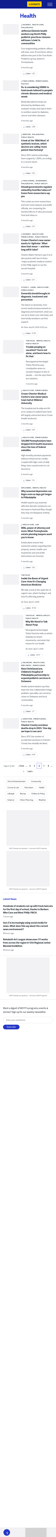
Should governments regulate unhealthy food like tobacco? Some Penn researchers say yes (36, 191)
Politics (25, 84)
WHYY (11, 4)
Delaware (27, 662)
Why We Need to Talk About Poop (37, 623)
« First (21, 766)
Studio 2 (25, 287)
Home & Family (27, 290)
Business (27, 25)
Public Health (27, 137)
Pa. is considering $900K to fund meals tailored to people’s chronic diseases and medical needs (37, 91)
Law (37, 524)
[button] (6, 1532)
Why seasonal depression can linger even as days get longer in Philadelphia (36, 494)
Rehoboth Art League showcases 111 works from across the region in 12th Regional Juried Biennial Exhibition (26, 943)
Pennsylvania (42, 81)
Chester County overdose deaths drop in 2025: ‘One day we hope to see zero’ (36, 728)
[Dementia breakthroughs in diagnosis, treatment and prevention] (11, 293)
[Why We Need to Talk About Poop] (13, 622)
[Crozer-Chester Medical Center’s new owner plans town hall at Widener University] (11, 399)
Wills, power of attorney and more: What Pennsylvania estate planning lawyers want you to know (36, 532)
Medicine (27, 134)
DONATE (35, 4)
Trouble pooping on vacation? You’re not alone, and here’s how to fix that (38, 351)
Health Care (38, 25)
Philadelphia (27, 27)
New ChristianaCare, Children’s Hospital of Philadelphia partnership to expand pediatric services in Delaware (35, 675)
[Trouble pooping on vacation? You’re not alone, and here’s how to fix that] (13, 348)
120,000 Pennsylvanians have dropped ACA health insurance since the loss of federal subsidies (37, 445)
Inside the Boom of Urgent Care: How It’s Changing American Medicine (34, 581)
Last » (30, 771)
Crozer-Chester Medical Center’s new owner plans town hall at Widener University (34, 398)
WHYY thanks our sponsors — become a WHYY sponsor (28, 848)
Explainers (26, 488)
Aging (33, 287)
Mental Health (43, 341)
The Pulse (30, 341)
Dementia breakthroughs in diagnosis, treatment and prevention (35, 296)
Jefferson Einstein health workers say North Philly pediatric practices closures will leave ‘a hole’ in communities (35, 37)
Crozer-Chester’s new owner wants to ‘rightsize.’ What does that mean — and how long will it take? (36, 244)
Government (41, 181)
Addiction (27, 719)
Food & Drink (28, 81)
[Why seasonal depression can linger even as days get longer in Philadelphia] (11, 496)
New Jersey (26, 665)
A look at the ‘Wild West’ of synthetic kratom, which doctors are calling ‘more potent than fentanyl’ (35, 145)
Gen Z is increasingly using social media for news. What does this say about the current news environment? (25, 926)
